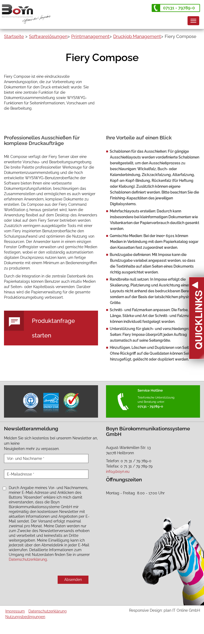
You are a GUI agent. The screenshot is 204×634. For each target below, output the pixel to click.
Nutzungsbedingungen (25, 617)
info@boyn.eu (117, 471)
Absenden (73, 579)
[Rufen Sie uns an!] (176, 8)
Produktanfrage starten (53, 328)
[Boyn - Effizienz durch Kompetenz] (28, 11)
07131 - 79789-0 (150, 406)
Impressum (15, 611)
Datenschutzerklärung (28, 559)
